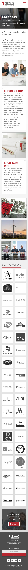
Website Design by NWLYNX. (14, 566)
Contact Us (15, 524)
